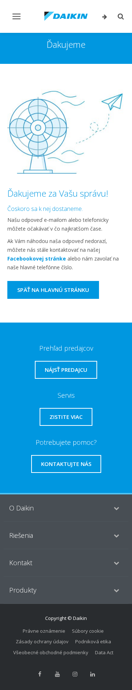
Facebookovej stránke (36, 258)
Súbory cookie (88, 631)
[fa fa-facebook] (39, 674)
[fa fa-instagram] (75, 674)
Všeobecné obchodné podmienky (50, 652)
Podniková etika (93, 641)
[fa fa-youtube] (57, 674)
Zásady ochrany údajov (42, 641)
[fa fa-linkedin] (92, 674)
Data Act (104, 652)
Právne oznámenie (44, 631)
